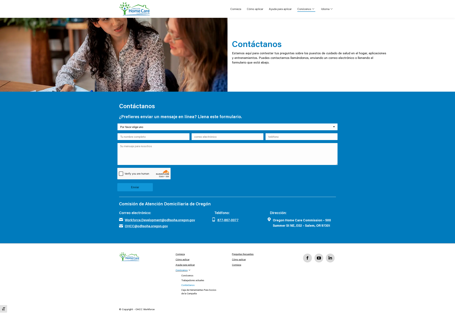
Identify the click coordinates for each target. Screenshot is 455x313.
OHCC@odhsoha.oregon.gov (146, 226)
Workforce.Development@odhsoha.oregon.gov (160, 220)
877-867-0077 (228, 220)
